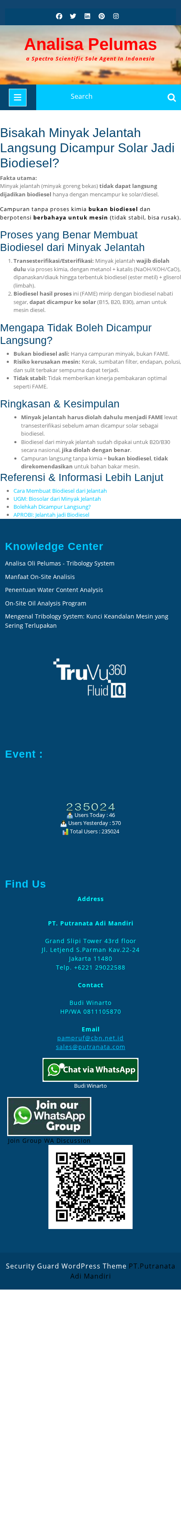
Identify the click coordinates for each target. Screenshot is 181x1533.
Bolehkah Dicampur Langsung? (52, 506)
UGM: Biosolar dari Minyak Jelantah (57, 498)
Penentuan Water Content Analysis (55, 590)
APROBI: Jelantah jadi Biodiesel (51, 514)
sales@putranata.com (90, 1047)
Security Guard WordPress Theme (66, 1266)
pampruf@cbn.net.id (90, 1038)
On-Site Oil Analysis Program (45, 603)
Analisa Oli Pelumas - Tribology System (59, 563)
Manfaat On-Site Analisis (40, 577)
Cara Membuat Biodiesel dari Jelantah (60, 490)
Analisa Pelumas (90, 44)
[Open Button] (18, 97)
